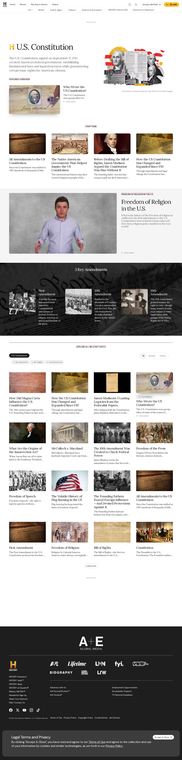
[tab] (30, 9)
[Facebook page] (11, 710)
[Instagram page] (31, 710)
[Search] (129, 4)
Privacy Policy (114, 746)
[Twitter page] (17, 710)
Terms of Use (97, 742)
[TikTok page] (38, 710)
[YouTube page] (24, 710)
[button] (12, 250)
